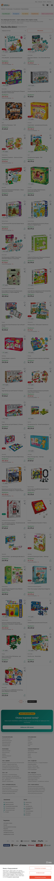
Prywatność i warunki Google (13, 876)
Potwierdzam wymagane (40, 868)
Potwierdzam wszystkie (40, 877)
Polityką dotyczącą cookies (15, 871)
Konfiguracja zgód (40, 872)
